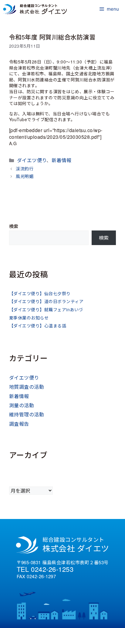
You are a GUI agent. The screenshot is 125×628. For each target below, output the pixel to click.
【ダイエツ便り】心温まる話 (37, 326)
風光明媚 (24, 176)
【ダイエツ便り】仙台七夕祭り (40, 293)
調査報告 (19, 423)
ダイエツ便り (32, 160)
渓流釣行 (24, 169)
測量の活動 (21, 405)
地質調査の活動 (26, 386)
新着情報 (62, 160)
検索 (14, 226)
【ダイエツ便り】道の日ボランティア (46, 301)
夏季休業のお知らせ (29, 318)
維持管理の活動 (26, 414)
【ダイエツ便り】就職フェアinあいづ (46, 309)
